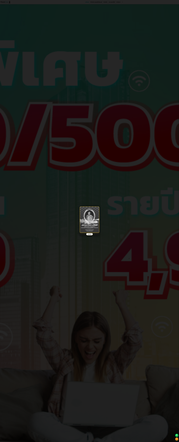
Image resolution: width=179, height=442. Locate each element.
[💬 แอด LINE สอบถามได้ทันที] (176, 435)
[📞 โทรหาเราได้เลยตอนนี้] (176, 439)
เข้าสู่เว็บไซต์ (89, 234)
